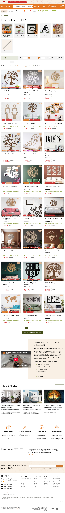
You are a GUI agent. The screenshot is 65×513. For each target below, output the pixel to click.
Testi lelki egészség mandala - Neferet (53, 91)
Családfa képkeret (29, 218)
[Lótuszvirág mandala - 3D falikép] (32, 79)
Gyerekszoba (36, 481)
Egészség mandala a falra (31, 186)
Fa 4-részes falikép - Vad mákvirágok (30, 316)
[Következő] (41, 328)
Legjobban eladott (20, 65)
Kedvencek (46, 480)
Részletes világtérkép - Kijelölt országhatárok (11, 316)
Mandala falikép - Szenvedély (32, 250)
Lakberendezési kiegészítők (26, 478)
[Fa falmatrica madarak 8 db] (32, 142)
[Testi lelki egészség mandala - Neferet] (54, 79)
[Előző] (23, 328)
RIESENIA (17, 508)
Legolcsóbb (37, 65)
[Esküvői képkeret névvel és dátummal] (11, 174)
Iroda (35, 486)
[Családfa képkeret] (32, 207)
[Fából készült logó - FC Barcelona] (32, 271)
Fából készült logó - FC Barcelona (30, 283)
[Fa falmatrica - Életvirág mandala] (11, 207)
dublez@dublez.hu (8, 493)
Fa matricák (23, 486)
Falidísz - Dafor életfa (29, 123)
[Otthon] (1, 15)
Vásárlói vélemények (57, 480)
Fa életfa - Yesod (7, 91)
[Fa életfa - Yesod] (11, 79)
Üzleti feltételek (30, 497)
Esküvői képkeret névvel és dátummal (10, 187)
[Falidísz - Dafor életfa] (32, 111)
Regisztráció (46, 484)
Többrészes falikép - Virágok (53, 315)
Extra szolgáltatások (57, 484)
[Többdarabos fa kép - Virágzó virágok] (54, 174)
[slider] (29, 58)
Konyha (35, 483)
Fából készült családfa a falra (10, 154)
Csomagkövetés (56, 486)
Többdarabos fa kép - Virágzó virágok (53, 187)
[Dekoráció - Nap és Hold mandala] (11, 271)
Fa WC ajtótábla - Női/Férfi (10, 123)
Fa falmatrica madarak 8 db (31, 154)
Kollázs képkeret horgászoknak (53, 123)
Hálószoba (36, 480)
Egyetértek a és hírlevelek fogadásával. (45, 468)
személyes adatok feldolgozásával (42, 468)
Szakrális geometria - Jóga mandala (52, 251)
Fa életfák (22, 483)
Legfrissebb (45, 65)
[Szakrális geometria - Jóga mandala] (54, 239)
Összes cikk (59, 386)
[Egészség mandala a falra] (32, 174)
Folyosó (35, 484)
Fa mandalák (23, 481)
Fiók (45, 478)
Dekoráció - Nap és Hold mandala (9, 283)
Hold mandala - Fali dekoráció (53, 218)
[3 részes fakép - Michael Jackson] (54, 142)
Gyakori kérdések (56, 481)
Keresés (35, 6)
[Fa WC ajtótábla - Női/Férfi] (11, 111)
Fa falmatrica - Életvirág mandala (9, 219)
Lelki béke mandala (8, 250)
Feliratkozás (59, 466)
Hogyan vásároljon (37, 497)
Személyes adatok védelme (48, 497)
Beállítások (46, 483)
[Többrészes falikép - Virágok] (54, 303)
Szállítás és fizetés (15, 497)
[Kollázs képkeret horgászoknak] (54, 111)
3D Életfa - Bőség (50, 283)
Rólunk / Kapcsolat (56, 478)
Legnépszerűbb (11, 65)
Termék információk (56, 483)
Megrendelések (47, 481)
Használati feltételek (45, 510)
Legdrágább (30, 65)
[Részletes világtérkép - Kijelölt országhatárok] (11, 303)
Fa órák (22, 480)
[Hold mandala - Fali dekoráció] (54, 207)
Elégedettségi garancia (5, 497)
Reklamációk (22, 497)
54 (38, 327)
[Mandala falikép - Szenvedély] (32, 239)
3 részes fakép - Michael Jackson (51, 154)
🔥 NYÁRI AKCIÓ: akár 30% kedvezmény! (17, 1)
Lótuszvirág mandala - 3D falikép (31, 91)
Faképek (22, 484)
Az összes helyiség (37, 487)
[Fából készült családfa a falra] (11, 142)
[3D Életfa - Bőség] (54, 271)
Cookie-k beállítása (6, 498)
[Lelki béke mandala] (11, 239)
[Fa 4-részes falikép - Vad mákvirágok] (32, 303)
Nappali (35, 478)
